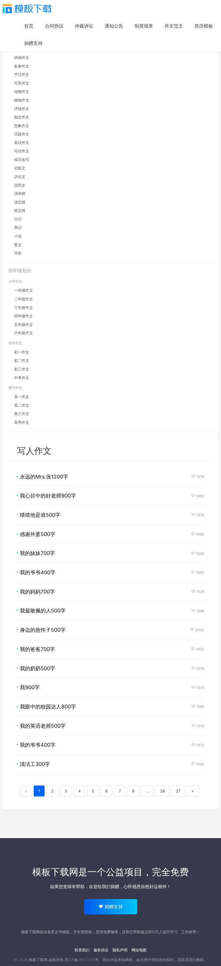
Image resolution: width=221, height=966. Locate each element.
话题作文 (21, 134)
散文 (18, 244)
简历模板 (204, 26)
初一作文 (21, 352)
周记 (18, 227)
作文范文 (174, 26)
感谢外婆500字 (37, 534)
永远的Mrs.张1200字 (44, 477)
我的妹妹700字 (37, 553)
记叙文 (19, 168)
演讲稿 (19, 193)
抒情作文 (21, 108)
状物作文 (21, 57)
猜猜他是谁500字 (40, 515)
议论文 (19, 176)
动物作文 (21, 91)
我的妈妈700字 (37, 592)
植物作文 (21, 100)
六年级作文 (23, 333)
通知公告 (114, 26)
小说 (18, 236)
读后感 (19, 202)
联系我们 (82, 950)
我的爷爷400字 (38, 572)
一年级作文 (23, 290)
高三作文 (21, 413)
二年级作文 (23, 299)
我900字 (30, 687)
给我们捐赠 (108, 886)
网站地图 (139, 950)
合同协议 (54, 26)
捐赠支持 (33, 43)
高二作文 (21, 405)
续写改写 (21, 159)
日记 (18, 219)
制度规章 (144, 26)
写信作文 (21, 151)
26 (162, 791)
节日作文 (21, 74)
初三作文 (21, 369)
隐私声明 (120, 950)
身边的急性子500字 (43, 630)
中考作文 (21, 377)
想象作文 (21, 125)
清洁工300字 (35, 764)
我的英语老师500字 (43, 726)
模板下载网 (38, 959)
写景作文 (21, 83)
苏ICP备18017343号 (82, 959)
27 (178, 791)
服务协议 (101, 950)
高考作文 (21, 422)
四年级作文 (23, 316)
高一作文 (21, 396)
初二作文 (21, 360)
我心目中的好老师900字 (48, 496)
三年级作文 (23, 307)
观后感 (19, 210)
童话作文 (21, 142)
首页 (28, 26)
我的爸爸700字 (37, 649)
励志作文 (21, 117)
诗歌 (18, 253)
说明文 (19, 185)
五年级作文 (23, 324)
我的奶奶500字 (37, 668)
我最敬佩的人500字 (43, 611)
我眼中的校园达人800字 (48, 707)
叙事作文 (21, 66)
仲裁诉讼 (84, 26)
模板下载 (27, 8)
